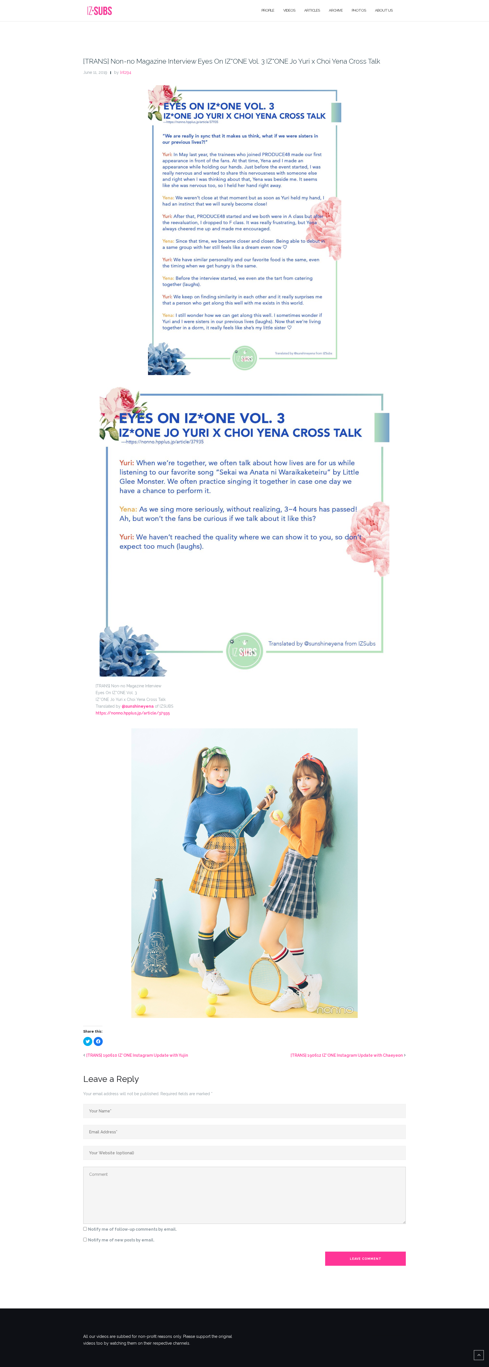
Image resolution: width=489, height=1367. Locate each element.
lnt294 (125, 72)
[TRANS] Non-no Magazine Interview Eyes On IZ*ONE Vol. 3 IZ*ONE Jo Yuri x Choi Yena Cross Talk (231, 61)
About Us (384, 10)
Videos (289, 10)
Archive (336, 10)
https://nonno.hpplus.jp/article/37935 (133, 713)
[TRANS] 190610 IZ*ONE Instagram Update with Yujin (137, 1055)
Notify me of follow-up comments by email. (132, 1229)
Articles (312, 10)
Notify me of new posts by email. (121, 1240)
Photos (359, 10)
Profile (267, 10)
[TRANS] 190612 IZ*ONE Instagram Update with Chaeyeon (347, 1055)
